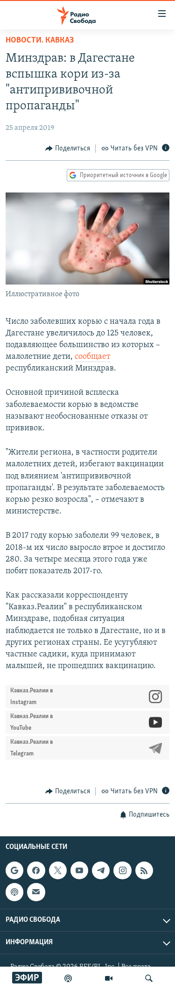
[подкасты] (68, 978)
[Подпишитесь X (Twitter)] (58, 870)
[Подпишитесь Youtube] (79, 870)
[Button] (67, 148)
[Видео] (109, 978)
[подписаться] (36, 892)
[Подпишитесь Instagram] (122, 870)
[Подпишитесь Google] (14, 870)
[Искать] (149, 978)
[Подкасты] (14, 892)
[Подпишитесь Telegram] (101, 870)
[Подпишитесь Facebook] (36, 870)
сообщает (92, 357)
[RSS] (144, 870)
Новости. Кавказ (40, 40)
